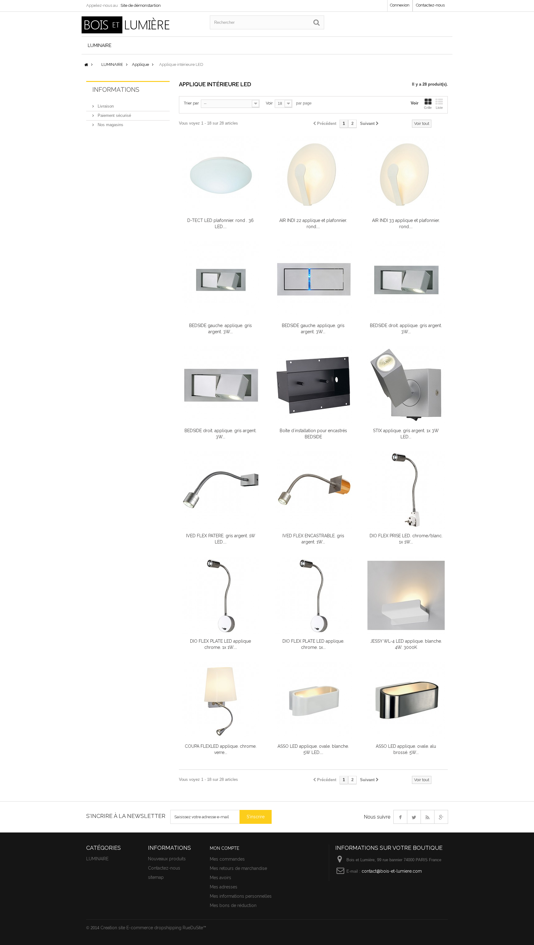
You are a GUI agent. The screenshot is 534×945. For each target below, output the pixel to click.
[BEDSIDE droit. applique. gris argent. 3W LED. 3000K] (220, 385)
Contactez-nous (430, 5)
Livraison (105, 106)
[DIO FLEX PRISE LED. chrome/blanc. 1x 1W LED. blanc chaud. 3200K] (406, 490)
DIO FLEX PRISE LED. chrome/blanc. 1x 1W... (406, 538)
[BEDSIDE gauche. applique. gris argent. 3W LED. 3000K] (313, 279)
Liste (439, 107)
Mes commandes (227, 859)
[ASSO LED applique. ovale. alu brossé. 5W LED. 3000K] (406, 700)
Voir (269, 103)
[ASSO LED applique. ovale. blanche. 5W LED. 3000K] (313, 700)
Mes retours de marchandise (238, 868)
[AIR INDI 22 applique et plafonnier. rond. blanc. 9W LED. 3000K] (313, 174)
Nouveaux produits (167, 858)
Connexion (399, 5)
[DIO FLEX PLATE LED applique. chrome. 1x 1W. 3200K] (313, 595)
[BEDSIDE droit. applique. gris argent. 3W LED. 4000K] (406, 279)
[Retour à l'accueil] (86, 65)
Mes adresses (223, 886)
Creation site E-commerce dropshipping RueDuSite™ (153, 927)
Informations (115, 89)
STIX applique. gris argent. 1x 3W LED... (406, 433)
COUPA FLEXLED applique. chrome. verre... (220, 749)
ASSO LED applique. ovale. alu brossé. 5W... (406, 749)
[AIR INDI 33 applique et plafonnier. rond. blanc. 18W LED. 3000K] (406, 174)
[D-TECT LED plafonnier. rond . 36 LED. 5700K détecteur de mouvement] (220, 174)
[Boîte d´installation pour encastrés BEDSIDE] (313, 385)
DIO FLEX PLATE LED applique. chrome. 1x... (313, 644)
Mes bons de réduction (233, 905)
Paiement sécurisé (113, 115)
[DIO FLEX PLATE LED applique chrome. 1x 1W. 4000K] (220, 595)
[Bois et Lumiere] (141, 24)
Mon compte (224, 848)
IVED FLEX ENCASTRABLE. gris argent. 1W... (313, 538)
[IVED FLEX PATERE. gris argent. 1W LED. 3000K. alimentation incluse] (220, 490)
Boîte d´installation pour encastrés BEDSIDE (313, 433)
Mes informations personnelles (241, 896)
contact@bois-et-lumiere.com (392, 871)
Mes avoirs (220, 877)
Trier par (191, 103)
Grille (428, 107)
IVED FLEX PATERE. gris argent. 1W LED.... (220, 538)
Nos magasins (109, 124)
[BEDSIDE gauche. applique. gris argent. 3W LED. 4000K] (220, 279)
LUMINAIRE (100, 45)
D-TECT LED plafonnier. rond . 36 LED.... (220, 223)
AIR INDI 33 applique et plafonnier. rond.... (406, 223)
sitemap (156, 877)
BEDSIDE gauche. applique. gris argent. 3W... (220, 328)
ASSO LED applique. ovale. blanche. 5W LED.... (313, 749)
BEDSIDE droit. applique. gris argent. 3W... (406, 328)
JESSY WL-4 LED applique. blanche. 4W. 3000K (406, 644)
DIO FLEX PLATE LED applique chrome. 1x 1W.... (220, 644)
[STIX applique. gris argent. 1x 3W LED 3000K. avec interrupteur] (406, 385)
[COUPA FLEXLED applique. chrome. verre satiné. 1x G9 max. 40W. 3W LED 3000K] (220, 700)
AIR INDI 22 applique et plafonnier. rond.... (313, 223)
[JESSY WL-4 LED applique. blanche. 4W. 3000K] (406, 595)
